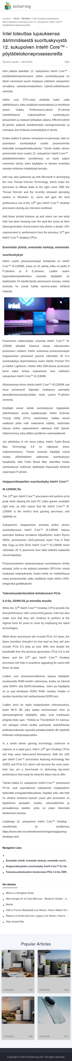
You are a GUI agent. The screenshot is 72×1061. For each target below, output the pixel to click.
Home (16, 18)
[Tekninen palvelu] (17, 5)
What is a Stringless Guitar (20, 893)
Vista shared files (15, 921)
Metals (9, 904)
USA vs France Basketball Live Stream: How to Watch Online (37, 910)
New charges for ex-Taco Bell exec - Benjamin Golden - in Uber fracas (37, 898)
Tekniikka (25, 18)
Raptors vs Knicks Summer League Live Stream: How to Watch (37, 915)
